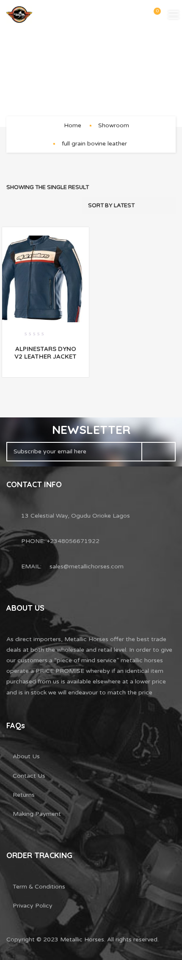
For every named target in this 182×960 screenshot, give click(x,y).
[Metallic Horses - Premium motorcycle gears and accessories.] (19, 14)
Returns (24, 794)
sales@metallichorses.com (87, 566)
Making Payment (37, 813)
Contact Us (29, 775)
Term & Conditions (39, 886)
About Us (26, 756)
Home (72, 125)
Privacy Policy (32, 905)
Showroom (113, 125)
